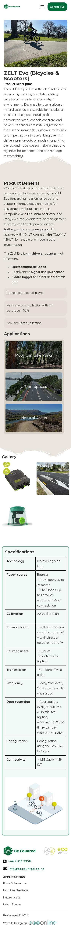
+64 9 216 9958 (19, 861)
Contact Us (57, 6)
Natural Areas (11, 897)
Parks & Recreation (15, 883)
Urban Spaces (12, 904)
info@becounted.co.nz (26, 869)
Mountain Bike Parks (15, 890)
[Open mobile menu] (42, 6)
